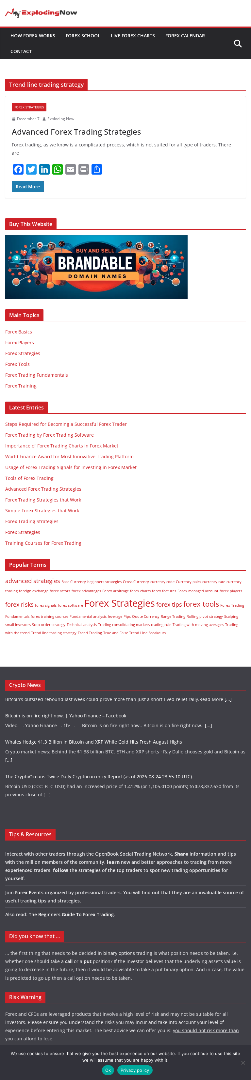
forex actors (60, 591)
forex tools (201, 604)
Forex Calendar (185, 35)
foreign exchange (33, 591)
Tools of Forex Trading (29, 478)
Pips (127, 616)
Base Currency (73, 581)
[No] (243, 1062)
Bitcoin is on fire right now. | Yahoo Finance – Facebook (65, 701)
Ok (108, 1070)
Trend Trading (90, 633)
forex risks (19, 604)
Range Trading (173, 616)
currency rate (213, 581)
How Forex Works (32, 35)
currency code (162, 581)
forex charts (140, 591)
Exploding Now (60, 119)
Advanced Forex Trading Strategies (76, 131)
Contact (21, 51)
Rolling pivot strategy (205, 616)
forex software (70, 605)
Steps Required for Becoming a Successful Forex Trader (66, 424)
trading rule (161, 624)
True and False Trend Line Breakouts (134, 633)
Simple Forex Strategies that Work (42, 510)
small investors (18, 624)
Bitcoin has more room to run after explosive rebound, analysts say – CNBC (87, 796)
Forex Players (19, 342)
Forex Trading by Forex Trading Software (49, 435)
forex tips (169, 604)
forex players (231, 591)
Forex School (83, 35)
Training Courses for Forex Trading (43, 543)
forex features (164, 591)
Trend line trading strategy (53, 633)
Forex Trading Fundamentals (36, 375)
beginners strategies (104, 581)
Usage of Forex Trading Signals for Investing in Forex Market (71, 467)
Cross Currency (136, 581)
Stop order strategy (48, 624)
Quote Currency (145, 616)
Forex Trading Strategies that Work (43, 500)
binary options (119, 953)
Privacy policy (135, 1070)
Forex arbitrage (115, 591)
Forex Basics (18, 332)
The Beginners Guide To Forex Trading (71, 914)
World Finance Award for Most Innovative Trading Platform (69, 456)
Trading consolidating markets (124, 624)
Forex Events (29, 892)
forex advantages (86, 591)
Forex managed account (197, 591)
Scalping (231, 616)
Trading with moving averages (198, 624)
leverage (115, 616)
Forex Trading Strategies (32, 521)
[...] (208, 711)
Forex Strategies (29, 107)
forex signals (46, 605)
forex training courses (49, 616)
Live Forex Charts (133, 35)
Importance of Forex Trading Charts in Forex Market (61, 446)
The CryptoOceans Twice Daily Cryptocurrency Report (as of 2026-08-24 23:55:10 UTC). (99, 762)
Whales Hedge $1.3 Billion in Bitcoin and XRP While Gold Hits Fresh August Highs (93, 727)
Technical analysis (82, 624)
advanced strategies (32, 581)
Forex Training (21, 386)
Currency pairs (188, 581)
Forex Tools (17, 364)
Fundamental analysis (88, 616)
